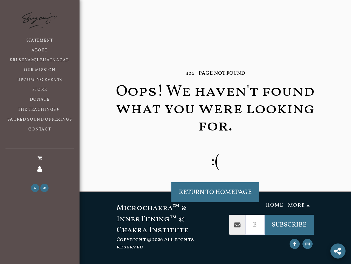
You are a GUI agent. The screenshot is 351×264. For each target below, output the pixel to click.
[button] (39, 109)
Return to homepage (215, 192)
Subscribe (289, 224)
